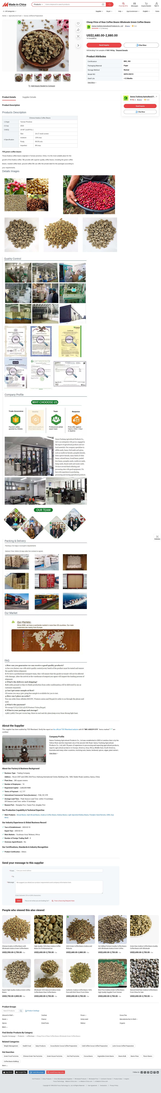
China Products (46, 1079)
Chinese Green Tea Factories (32, 1056)
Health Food (27, 1046)
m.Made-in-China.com (85, 1081)
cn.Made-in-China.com (101, 1081)
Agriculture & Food (15, 16)
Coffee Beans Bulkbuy (11, 1061)
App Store (7, 1072)
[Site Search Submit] (109, 4)
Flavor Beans (147, 1056)
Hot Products (36, 1079)
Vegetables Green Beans (105, 1056)
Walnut (82, 1023)
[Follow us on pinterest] (154, 1072)
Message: (11, 882)
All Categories (9, 11)
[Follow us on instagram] (148, 1072)
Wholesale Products (80, 1079)
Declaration (103, 1085)
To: (13, 876)
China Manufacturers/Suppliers (63, 1079)
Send (18, 901)
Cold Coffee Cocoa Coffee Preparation (95, 1046)
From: (12, 871)
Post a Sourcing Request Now (63, 901)
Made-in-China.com (71, 1081)
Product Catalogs (33, 1011)
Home (4, 16)
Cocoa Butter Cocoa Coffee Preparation (63, 1046)
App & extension (132, 11)
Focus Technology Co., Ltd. (65, 1085)
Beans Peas (135, 1056)
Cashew (44, 1015)
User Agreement (92, 1085)
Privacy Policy (114, 1085)
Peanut (43, 1019)
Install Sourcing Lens (57, 1072)
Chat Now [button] (142, 45)
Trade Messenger (37, 1072)
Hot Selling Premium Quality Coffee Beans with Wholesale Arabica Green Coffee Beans (112, 948)
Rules (157, 11)
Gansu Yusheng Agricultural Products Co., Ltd (107, 26)
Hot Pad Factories (73, 1056)
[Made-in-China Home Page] (14, 4)
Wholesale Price (93, 1079)
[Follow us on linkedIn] (158, 1072)
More (4, 1065)
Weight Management (11, 1046)
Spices (4, 1023)
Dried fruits (45, 1023)
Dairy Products (41, 1046)
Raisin (4, 1019)
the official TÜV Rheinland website (65, 729)
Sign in (156, 6)
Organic (122, 1023)
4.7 (133, 100)
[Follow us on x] (145, 1072)
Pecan (82, 1015)
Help (119, 11)
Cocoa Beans (88, 1056)
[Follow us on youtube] (151, 1072)
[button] (103, 4)
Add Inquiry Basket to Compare (43, 86)
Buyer (109, 11)
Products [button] (37, 4)
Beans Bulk (122, 1056)
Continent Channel (105, 1079)
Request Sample (122, 50)
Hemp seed (84, 1019)
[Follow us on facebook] (142, 1072)
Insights (126, 1079)
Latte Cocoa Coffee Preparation (123, 1046)
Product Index (118, 1079)
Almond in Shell (7, 1015)
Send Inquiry (104, 45)
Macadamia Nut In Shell (128, 1019)
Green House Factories (54, 1056)
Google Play (21, 1072)
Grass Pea (123, 1015)
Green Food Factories (11, 1056)
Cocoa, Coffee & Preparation (33, 16)
